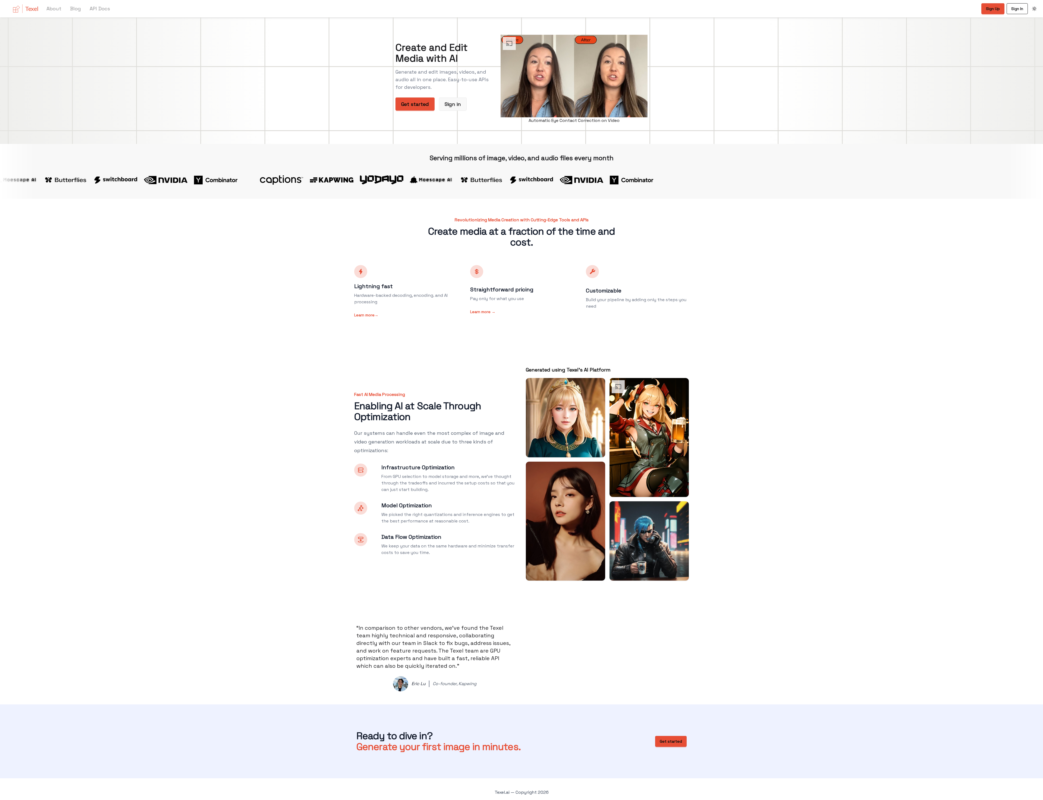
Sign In (1017, 8)
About (53, 8)
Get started (415, 104)
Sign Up (993, 8)
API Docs (100, 8)
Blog (75, 8)
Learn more (366, 315)
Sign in (453, 104)
